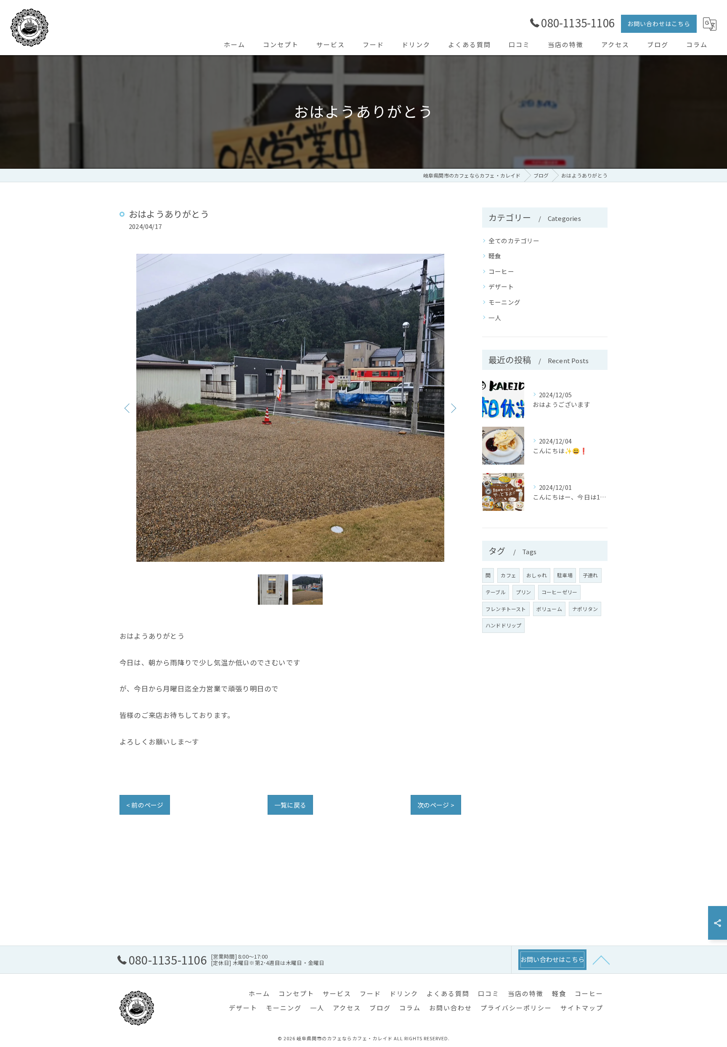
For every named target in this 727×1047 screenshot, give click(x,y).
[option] (290, 408)
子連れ (590, 575)
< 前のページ (144, 804)
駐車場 (565, 575)
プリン (523, 591)
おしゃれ (536, 575)
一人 (494, 317)
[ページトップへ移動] (601, 959)
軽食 (494, 255)
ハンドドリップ (503, 625)
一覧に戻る (290, 804)
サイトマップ (581, 1007)
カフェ (508, 575)
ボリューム (549, 608)
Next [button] (452, 407)
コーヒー (501, 271)
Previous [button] (127, 407)
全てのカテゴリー (514, 240)
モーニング (504, 302)
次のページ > (435, 804)
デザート (501, 286)
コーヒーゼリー (559, 591)
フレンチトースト (506, 608)
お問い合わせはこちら (658, 23)
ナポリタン (585, 608)
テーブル (496, 591)
